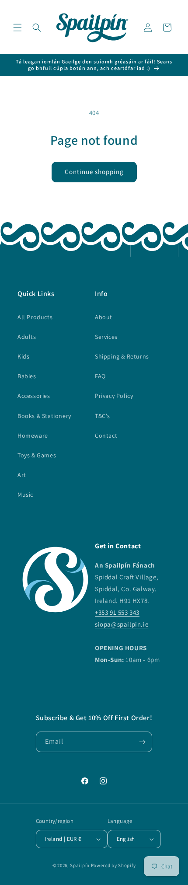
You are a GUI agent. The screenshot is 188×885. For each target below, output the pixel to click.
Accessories (33, 396)
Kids (23, 356)
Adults (26, 337)
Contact (106, 435)
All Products (34, 317)
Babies (26, 376)
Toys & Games (36, 455)
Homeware (32, 435)
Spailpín (80, 865)
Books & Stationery (44, 416)
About (103, 317)
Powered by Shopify (113, 865)
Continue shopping (94, 171)
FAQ (100, 376)
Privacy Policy (114, 396)
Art (21, 475)
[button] (17, 27)
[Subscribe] (142, 742)
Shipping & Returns (122, 356)
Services (106, 337)
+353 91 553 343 (117, 612)
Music (25, 494)
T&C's (102, 416)
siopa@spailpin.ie (121, 624)
